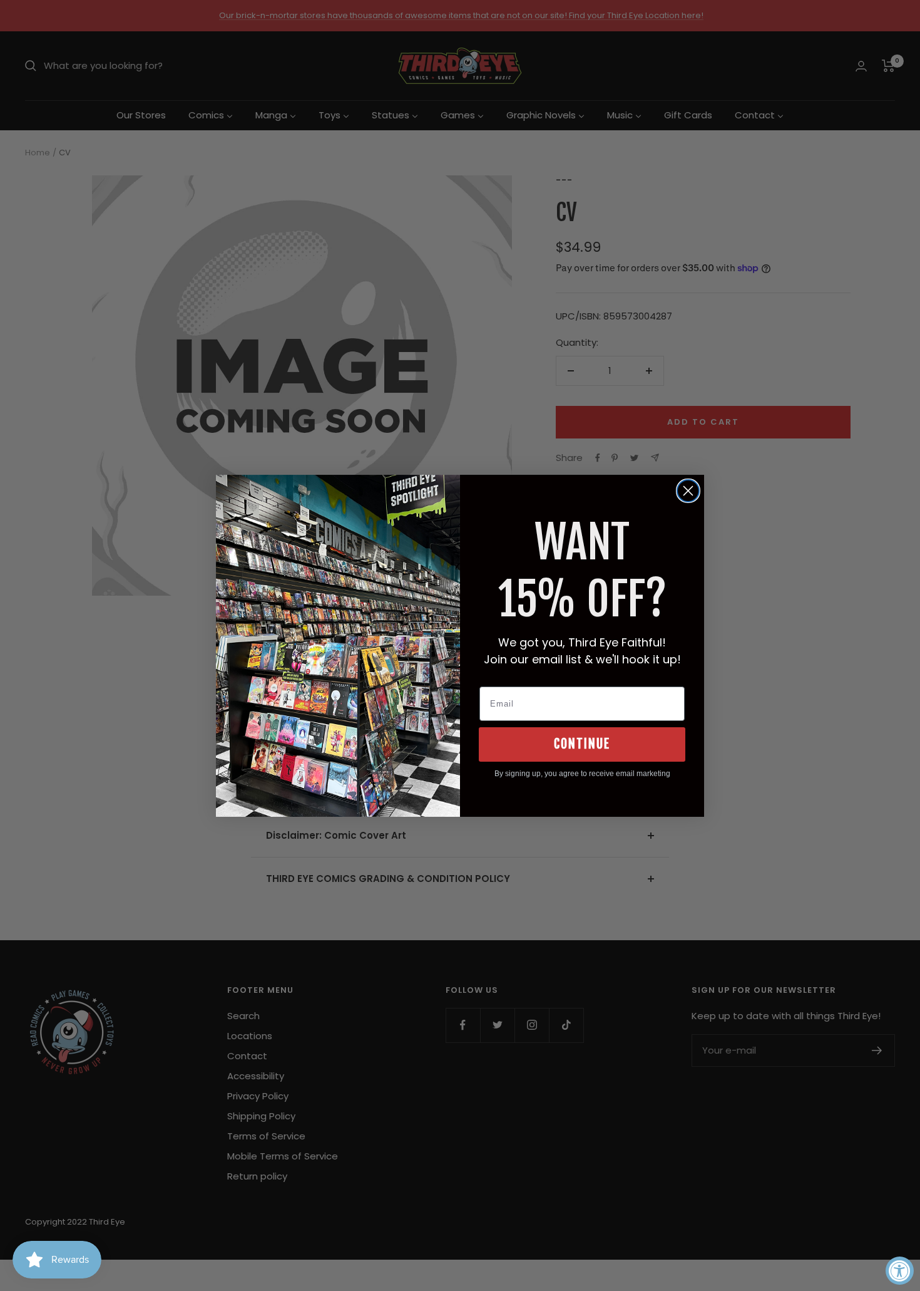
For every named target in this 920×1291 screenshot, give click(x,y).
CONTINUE (582, 744)
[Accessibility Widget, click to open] (900, 1271)
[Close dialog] (688, 491)
